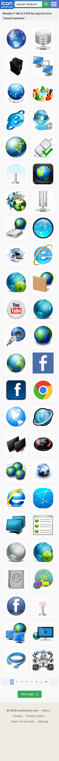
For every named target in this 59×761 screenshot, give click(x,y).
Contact (18, 716)
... (41, 682)
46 (46, 681)
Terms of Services (22, 721)
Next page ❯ (29, 694)
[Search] (46, 4)
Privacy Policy (35, 716)
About (46, 710)
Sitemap (43, 721)
